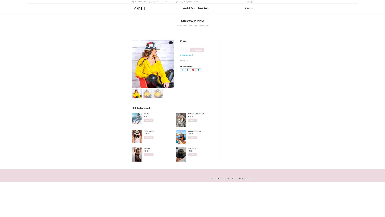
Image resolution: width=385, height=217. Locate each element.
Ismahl (147, 148)
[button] (186, 55)
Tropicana (149, 131)
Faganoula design (196, 114)
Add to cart (197, 50)
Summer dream (194, 131)
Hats (187, 60)
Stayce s (192, 148)
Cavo (146, 114)
